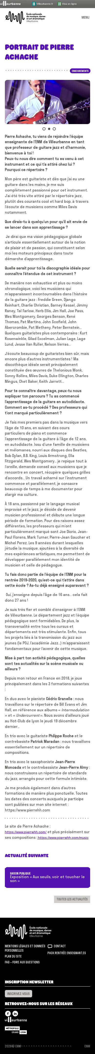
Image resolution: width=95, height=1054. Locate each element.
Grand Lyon (16, 1030)
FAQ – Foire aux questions (22, 962)
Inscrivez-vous (18, 993)
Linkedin (15, 1014)
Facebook (8, 1014)
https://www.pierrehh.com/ (26, 832)
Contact (60, 946)
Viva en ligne (69, 3)
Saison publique (20, 873)
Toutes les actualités (72, 899)
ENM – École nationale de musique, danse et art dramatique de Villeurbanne (31, 18)
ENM (35, 932)
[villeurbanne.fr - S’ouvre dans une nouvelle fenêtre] (13, 4)
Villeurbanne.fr (44, 3)
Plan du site (13, 956)
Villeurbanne (16, 1021)
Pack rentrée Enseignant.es (67, 953)
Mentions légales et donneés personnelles (25, 948)
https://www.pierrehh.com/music (62, 837)
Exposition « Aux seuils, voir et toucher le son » (47, 879)
